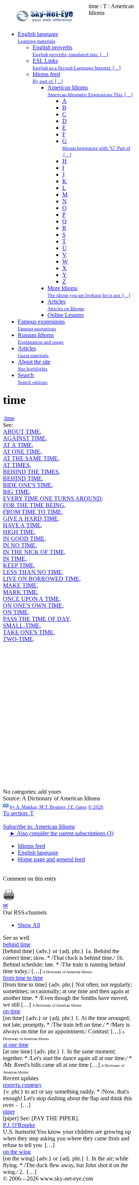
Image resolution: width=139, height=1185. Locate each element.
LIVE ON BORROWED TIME (41, 579)
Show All (29, 925)
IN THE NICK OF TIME (33, 552)
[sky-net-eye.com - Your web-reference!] (46, 27)
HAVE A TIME (22, 525)
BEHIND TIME (22, 478)
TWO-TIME (18, 639)
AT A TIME (17, 445)
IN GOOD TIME (23, 538)
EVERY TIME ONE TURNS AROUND (52, 498)
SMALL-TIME (21, 625)
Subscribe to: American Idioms (39, 826)
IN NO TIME (19, 545)
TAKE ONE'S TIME (28, 632)
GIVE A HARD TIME (30, 518)
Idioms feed (31, 846)
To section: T (18, 813)
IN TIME (14, 559)
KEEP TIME (18, 565)
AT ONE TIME (21, 452)
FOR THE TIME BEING (33, 505)
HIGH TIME (18, 532)
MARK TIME (20, 592)
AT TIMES (16, 465)
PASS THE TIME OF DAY (36, 619)
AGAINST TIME (24, 438)
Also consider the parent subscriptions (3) (61, 833)
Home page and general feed (51, 859)
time (9, 418)
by (48, 807)
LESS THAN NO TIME (32, 572)
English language (38, 852)
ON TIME (15, 612)
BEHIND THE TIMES (31, 472)
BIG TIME (16, 492)
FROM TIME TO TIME (32, 512)
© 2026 (95, 807)
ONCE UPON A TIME (31, 599)
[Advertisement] (69, 719)
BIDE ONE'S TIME (27, 485)
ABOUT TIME (21, 431)
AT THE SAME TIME (30, 458)
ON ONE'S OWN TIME (32, 605)
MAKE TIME (20, 585)
